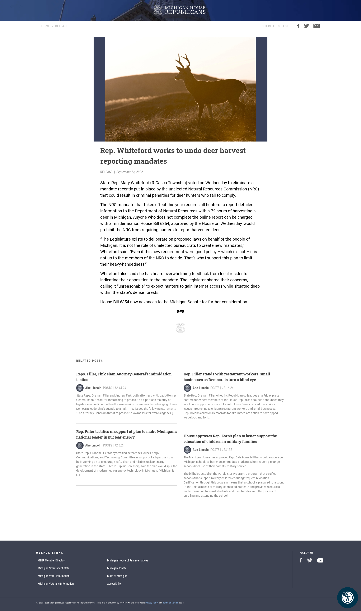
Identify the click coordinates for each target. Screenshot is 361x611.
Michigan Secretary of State (54, 568)
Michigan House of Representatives (127, 560)
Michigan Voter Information (54, 576)
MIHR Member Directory (52, 560)
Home (45, 26)
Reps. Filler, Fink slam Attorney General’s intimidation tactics (124, 376)
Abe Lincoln (93, 388)
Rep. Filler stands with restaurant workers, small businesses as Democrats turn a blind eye (227, 376)
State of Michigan (117, 576)
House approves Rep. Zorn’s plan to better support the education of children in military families (230, 438)
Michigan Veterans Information (56, 583)
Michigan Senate (117, 568)
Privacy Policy (152, 602)
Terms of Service (170, 602)
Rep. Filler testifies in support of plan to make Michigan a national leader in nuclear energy (126, 434)
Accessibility (114, 583)
